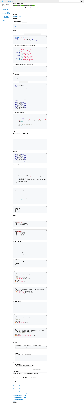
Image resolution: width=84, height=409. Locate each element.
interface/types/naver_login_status (19, 397)
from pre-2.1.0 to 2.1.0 (17, 16)
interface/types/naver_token (18, 399)
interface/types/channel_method (19, 391)
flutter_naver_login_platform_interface (20, 388)
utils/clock (15, 401)
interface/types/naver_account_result (20, 393)
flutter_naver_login (16, 383)
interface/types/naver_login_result (19, 395)
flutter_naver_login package (8, 1)
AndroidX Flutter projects (20, 12)
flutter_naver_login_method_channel (19, 385)
